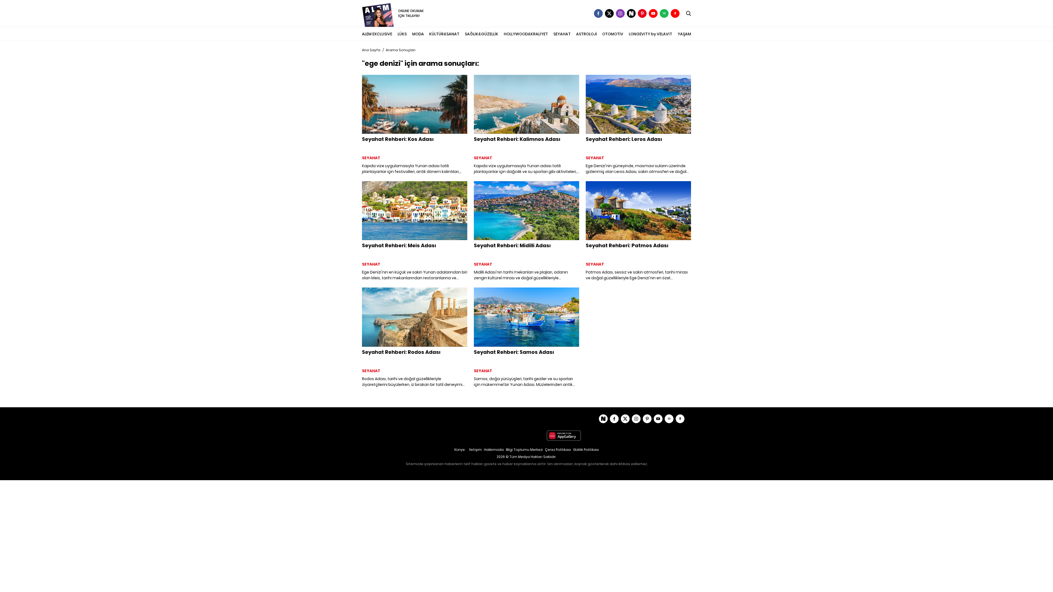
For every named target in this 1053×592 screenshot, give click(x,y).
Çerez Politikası (558, 449)
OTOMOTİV (612, 34)
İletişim (475, 449)
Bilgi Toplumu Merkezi (524, 449)
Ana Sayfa (371, 50)
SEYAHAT (562, 34)
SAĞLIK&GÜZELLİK (481, 34)
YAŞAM (684, 34)
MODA (418, 34)
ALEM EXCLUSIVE (377, 34)
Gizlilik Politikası (586, 449)
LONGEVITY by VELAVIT (650, 34)
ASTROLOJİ (586, 34)
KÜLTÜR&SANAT (444, 34)
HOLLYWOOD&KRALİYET (526, 34)
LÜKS (402, 34)
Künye (459, 449)
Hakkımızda (494, 449)
